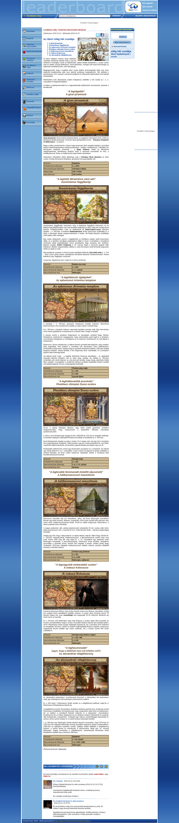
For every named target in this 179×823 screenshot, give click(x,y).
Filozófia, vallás (33, 94)
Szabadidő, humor (34, 108)
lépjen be (46, 776)
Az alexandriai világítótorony (60, 55)
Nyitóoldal (31, 31)
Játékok (30, 116)
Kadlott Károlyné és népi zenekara (70, 801)
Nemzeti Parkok (120, 47)
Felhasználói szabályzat (82, 821)
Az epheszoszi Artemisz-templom (62, 47)
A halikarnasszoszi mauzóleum (61, 51)
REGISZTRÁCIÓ (150, 16)
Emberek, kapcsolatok (31, 45)
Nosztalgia (31, 123)
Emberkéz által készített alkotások (72, 30)
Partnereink (70, 821)
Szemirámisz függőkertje (59, 45)
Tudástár (30, 73)
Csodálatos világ (50, 30)
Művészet (30, 87)
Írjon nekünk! (147, 7)
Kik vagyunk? (147, 3)
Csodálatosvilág (31, 66)
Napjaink (30, 38)
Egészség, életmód (34, 51)
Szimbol (59, 781)
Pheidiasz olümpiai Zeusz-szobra (62, 49)
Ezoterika (30, 102)
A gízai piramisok (56, 43)
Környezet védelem (31, 59)
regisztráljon (99, 774)
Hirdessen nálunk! (149, 10)
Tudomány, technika (31, 80)
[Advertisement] (73, 7)
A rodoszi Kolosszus (57, 53)
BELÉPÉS (139, 16)
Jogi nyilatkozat (60, 821)
